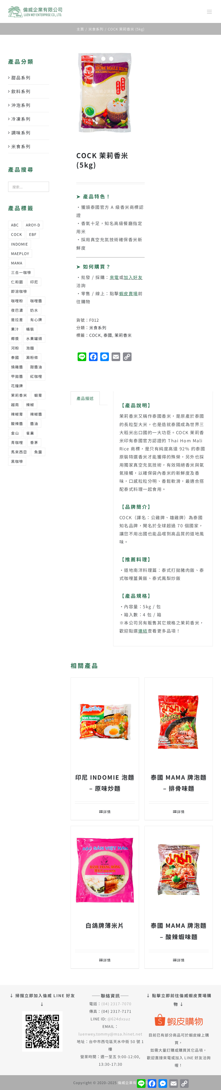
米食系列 (97, 327)
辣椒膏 (17, 414)
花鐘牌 (17, 385)
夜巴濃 (17, 310)
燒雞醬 (17, 366)
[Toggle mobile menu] (210, 12)
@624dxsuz (119, 1018)
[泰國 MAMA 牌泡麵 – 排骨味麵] (179, 722)
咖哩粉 (17, 300)
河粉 (15, 348)
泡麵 (30, 348)
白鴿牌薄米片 (104, 925)
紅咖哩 (36, 376)
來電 (114, 277)
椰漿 (15, 338)
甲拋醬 (17, 376)
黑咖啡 (17, 461)
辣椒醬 (36, 414)
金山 (15, 433)
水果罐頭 (34, 338)
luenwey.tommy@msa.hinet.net (110, 1034)
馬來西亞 (19, 451)
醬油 (34, 423)
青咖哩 (17, 442)
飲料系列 (21, 91)
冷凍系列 (21, 119)
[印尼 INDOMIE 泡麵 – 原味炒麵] (105, 722)
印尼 (34, 281)
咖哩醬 (36, 300)
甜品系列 (21, 77)
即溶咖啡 (19, 291)
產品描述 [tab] (85, 398)
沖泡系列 (21, 105)
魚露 (38, 451)
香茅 (34, 442)
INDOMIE (19, 244)
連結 (143, 630)
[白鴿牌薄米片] (105, 870)
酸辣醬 (17, 423)
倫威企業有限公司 (133, 1082)
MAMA (16, 263)
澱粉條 (32, 357)
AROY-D (33, 224)
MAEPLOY (20, 253)
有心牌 (36, 319)
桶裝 (30, 329)
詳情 (107, 811)
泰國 (107, 335)
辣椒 (30, 404)
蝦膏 (38, 395)
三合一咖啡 (21, 272)
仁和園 (17, 281)
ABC (15, 224)
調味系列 (21, 132)
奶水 (34, 310)
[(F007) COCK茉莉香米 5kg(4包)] (105, 92)
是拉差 (17, 319)
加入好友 (133, 277)
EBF (32, 234)
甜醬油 (36, 366)
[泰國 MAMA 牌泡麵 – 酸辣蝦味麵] (179, 870)
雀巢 (30, 433)
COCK (95, 335)
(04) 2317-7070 (116, 1003)
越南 (15, 404)
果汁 (15, 329)
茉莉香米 (123, 335)
